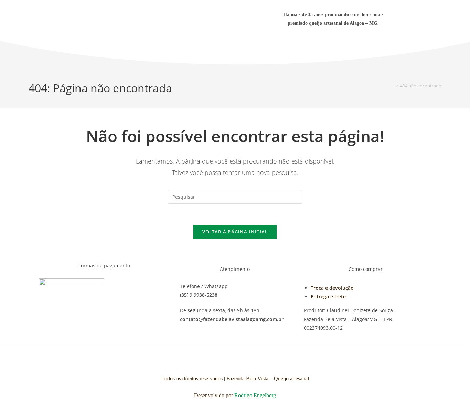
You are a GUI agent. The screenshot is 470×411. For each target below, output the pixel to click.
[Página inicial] (392, 86)
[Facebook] (322, 46)
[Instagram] (343, 46)
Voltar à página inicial (235, 232)
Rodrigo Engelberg (255, 395)
